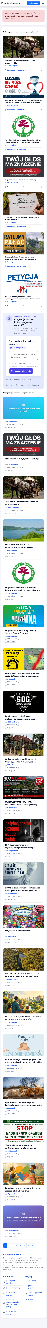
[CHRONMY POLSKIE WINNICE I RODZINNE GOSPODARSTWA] (23, 210)
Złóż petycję (33, 3)
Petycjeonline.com (10, 3)
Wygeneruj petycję (22, 371)
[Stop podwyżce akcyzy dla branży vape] (23, 172)
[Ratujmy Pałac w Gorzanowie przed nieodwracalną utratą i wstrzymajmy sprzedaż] (23, 250)
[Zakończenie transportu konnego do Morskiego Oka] (23, 54)
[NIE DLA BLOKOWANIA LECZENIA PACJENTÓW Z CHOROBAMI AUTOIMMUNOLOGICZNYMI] (23, 93)
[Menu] (43, 3)
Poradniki (8, 1276)
